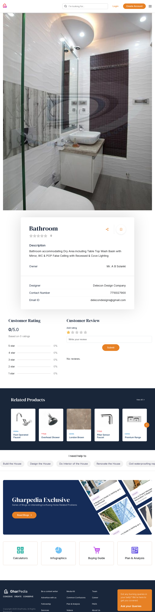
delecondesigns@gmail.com (108, 300)
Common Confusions (76, 597)
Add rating (72, 328)
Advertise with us (48, 597)
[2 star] (72, 332)
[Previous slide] (8, 111)
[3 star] (77, 332)
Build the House (12, 463)
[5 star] (85, 332)
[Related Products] (77, 419)
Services (45, 610)
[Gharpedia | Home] (5, 5)
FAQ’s (94, 604)
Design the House (40, 463)
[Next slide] (146, 111)
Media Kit (71, 591)
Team (94, 591)
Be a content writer (49, 591)
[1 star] (68, 332)
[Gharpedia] (15, 591)
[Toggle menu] (150, 6)
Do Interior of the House (73, 463)
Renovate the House (108, 463)
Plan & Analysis (73, 604)
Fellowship (46, 604)
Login (116, 6)
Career (95, 597)
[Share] (107, 229)
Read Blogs (23, 515)
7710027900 (118, 292)
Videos (70, 610)
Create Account (134, 6)
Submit (110, 347)
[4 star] (81, 332)
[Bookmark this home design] (121, 229)
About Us (96, 610)
